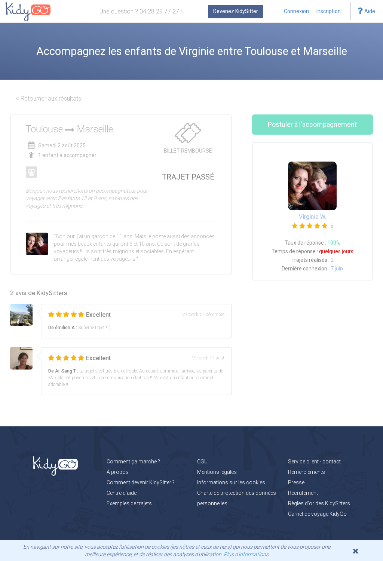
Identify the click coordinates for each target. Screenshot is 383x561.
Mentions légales (217, 472)
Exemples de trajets (129, 503)
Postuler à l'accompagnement (312, 124)
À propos (118, 472)
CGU (202, 462)
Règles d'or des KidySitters (319, 503)
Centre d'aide (122, 493)
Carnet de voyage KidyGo (317, 514)
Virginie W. (312, 216)
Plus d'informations (246, 554)
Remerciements (306, 472)
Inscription (328, 11)
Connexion (296, 11)
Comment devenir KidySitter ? (141, 482)
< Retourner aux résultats (48, 98)
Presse (296, 482)
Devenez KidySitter (235, 11)
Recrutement (303, 493)
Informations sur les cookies (231, 482)
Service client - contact (314, 462)
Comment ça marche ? (133, 462)
